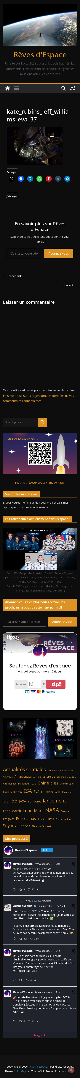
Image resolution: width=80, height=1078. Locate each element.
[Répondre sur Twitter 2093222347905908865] (15, 889)
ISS (13, 800)
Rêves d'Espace (40, 54)
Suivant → (70, 285)
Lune (27, 810)
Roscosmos (26, 818)
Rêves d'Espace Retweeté (38, 900)
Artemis (37, 777)
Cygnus (7, 792)
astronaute (62, 776)
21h (58, 950)
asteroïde (49, 776)
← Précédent (12, 276)
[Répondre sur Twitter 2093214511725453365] (15, 980)
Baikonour (24, 783)
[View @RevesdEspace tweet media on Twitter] (43, 880)
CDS (33, 783)
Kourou (36, 801)
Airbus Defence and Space (60, 770)
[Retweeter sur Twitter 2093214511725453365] (21, 980)
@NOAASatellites (23, 872)
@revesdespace (43, 864)
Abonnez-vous (59, 253)
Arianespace (23, 776)
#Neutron (53, 959)
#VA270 (64, 1004)
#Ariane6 (34, 880)
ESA (27, 791)
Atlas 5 (72, 776)
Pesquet (65, 811)
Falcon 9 (47, 791)
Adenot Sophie (22, 906)
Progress (8, 819)
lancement (54, 800)
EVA (36, 791)
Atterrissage (10, 783)
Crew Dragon (67, 783)
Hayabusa (66, 792)
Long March (12, 811)
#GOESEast (40, 869)
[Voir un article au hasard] (72, 88)
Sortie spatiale (64, 819)
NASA (52, 810)
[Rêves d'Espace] (7, 88)
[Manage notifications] (71, 1070)
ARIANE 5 (8, 776)
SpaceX (24, 825)
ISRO (5, 801)
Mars (38, 810)
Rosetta (41, 819)
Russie (51, 819)
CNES (54, 783)
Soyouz (10, 825)
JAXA (22, 801)
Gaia (57, 792)
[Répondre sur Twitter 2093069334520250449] (15, 939)
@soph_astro (45, 906)
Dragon (17, 792)
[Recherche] (42, 422)
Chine (43, 783)
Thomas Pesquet (41, 826)
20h (58, 864)
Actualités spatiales (24, 769)
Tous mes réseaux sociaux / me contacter (40, 482)
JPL (29, 801)
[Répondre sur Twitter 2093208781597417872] (15, 1021)
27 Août (61, 906)
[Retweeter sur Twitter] (22, 900)
